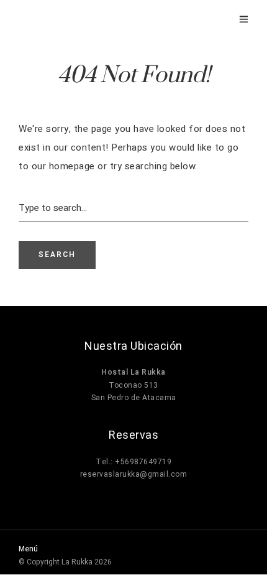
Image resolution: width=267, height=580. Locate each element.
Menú (28, 548)
